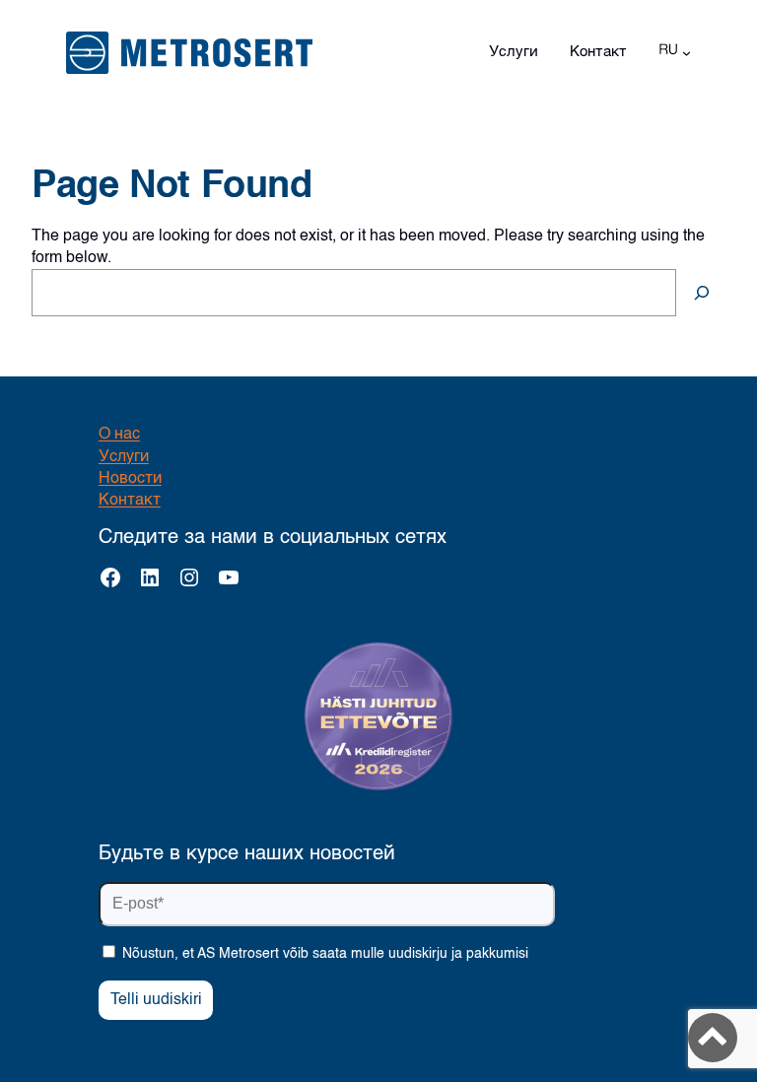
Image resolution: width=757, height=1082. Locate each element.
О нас (119, 434)
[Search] (701, 292)
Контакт (130, 500)
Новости (130, 479)
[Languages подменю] (686, 52)
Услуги (124, 457)
